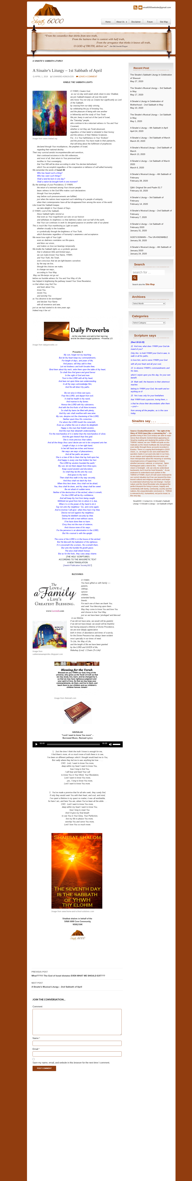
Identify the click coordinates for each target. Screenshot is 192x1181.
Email (36, 1049)
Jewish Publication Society (75, 565)
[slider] (117, 744)
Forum (150, 22)
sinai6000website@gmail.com (157, 7)
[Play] (36, 744)
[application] (78, 744)
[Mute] (110, 744)
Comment (37, 1006)
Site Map (164, 22)
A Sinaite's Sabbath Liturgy (48, 61)
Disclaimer (136, 22)
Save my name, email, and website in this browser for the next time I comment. (71, 1062)
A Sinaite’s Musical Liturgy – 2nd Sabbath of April (57, 985)
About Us (120, 22)
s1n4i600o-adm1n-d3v (63, 76)
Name (36, 1038)
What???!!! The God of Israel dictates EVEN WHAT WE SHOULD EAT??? (68, 974)
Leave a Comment (88, 76)
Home (108, 22)
